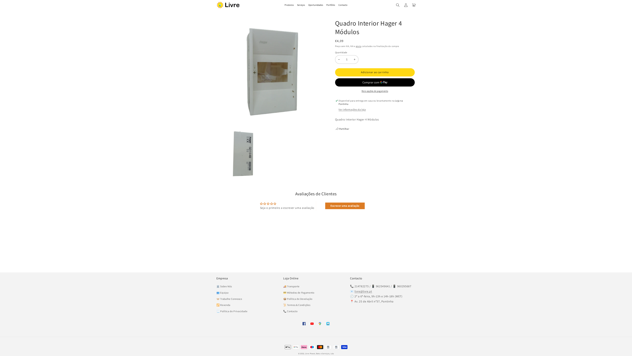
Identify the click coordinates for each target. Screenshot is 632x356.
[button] (398, 5)
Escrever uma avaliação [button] (344, 206)
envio (358, 46)
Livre (307, 353)
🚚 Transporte (291, 286)
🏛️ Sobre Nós (224, 286)
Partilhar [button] (344, 128)
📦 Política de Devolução (297, 298)
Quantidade (341, 52)
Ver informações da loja (352, 109)
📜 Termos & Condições (296, 305)
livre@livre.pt (363, 291)
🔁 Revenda (223, 305)
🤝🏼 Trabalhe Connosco (229, 298)
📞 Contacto (290, 311)
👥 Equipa (222, 292)
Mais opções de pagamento (375, 91)
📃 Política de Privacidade (232, 311)
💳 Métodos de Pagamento (298, 292)
